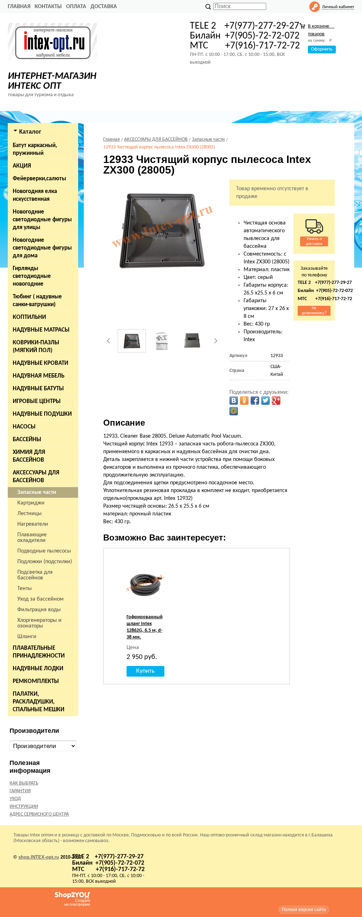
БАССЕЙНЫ (27, 440)
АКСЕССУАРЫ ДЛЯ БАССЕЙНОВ (36, 477)
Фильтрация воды (39, 610)
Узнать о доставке (314, 241)
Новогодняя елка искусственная (35, 195)
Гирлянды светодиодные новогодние (32, 276)
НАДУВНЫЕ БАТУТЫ (38, 389)
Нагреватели (32, 524)
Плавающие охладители (32, 537)
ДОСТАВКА (103, 7)
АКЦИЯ (22, 166)
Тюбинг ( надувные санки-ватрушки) (37, 301)
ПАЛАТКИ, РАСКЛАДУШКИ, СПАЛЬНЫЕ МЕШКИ (38, 702)
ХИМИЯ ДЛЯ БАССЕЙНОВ (29, 456)
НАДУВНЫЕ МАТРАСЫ (41, 330)
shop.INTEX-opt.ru (38, 857)
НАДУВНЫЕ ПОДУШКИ (42, 414)
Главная (19, 7)
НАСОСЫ (24, 427)
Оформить (322, 49)
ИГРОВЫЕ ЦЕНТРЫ (37, 401)
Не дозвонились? (314, 310)
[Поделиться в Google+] (276, 400)
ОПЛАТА (76, 7)
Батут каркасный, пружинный (35, 149)
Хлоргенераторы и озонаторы (39, 623)
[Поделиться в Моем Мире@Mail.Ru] (233, 411)
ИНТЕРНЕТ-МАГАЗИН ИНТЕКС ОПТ (52, 81)
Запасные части (36, 492)
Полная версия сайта (304, 909)
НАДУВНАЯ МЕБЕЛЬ (38, 376)
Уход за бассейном (40, 599)
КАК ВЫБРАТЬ (24, 783)
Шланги (26, 636)
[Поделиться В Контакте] (233, 400)
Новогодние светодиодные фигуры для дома (42, 248)
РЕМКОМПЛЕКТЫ (36, 681)
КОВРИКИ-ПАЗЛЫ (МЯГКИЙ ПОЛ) (36, 347)
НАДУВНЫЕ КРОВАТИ (40, 363)
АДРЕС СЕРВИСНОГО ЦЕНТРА (39, 814)
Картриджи (31, 503)
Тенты (24, 588)
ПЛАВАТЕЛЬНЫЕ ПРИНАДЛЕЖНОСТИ (39, 652)
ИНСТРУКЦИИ (24, 806)
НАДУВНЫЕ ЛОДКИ (38, 669)
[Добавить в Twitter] (265, 400)
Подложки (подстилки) (44, 562)
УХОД (15, 798)
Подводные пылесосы (44, 551)
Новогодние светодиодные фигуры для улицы (42, 219)
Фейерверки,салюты (39, 179)
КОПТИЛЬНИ (29, 317)
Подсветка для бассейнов (35, 575)
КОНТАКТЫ (48, 7)
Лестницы (29, 513)
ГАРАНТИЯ (20, 791)
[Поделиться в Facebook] (255, 400)
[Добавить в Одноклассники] (244, 400)
